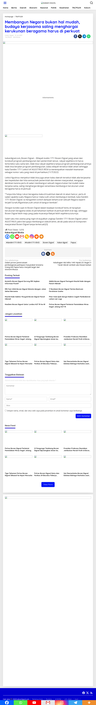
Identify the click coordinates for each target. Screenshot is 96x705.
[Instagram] (32, 236)
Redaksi (49, 699)
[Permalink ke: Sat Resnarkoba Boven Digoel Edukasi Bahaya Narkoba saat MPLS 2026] (77, 351)
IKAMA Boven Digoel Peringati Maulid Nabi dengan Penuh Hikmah (69, 282)
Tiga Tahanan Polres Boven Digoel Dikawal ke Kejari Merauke (18, 362)
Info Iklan (68, 699)
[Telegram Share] (84, 36)
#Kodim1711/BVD (32, 242)
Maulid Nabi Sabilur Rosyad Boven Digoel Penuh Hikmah (25, 298)
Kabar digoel (62, 242)
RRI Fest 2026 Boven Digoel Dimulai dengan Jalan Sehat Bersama (25, 290)
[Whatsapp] (88, 36)
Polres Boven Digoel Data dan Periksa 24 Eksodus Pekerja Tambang (46, 362)
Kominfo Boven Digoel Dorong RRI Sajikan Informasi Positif (22, 282)
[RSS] (53, 254)
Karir (76, 699)
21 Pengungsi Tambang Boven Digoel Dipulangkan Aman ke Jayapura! (46, 338)
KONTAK (58, 699)
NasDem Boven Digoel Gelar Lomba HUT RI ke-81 (25, 304)
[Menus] (5, 3)
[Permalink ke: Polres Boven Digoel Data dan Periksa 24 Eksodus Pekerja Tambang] (48, 351)
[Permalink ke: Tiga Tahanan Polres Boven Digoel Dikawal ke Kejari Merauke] (18, 351)
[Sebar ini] (75, 36)
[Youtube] (17, 236)
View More (48, 484)
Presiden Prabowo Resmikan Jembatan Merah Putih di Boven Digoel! (77, 338)
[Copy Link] (27, 236)
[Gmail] (22, 236)
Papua (73, 242)
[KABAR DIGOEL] (48, 3)
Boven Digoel (48, 242)
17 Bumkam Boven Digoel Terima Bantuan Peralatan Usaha (66, 290)
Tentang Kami (37, 699)
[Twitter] (48, 254)
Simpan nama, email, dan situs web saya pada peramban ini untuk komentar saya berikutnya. (44, 410)
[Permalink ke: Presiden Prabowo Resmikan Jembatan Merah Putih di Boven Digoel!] (77, 326)
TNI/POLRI (8, 37)
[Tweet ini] (80, 36)
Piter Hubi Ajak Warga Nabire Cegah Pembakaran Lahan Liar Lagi (69, 298)
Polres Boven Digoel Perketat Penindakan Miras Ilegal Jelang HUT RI (68, 305)
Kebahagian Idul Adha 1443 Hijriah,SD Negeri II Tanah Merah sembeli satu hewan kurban (72, 262)
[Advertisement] (48, 116)
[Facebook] (7, 236)
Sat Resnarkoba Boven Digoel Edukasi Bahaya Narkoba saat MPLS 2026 (76, 362)
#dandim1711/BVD (14, 242)
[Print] (36, 236)
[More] (41, 236)
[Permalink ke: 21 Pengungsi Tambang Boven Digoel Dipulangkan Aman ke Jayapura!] (48, 326)
